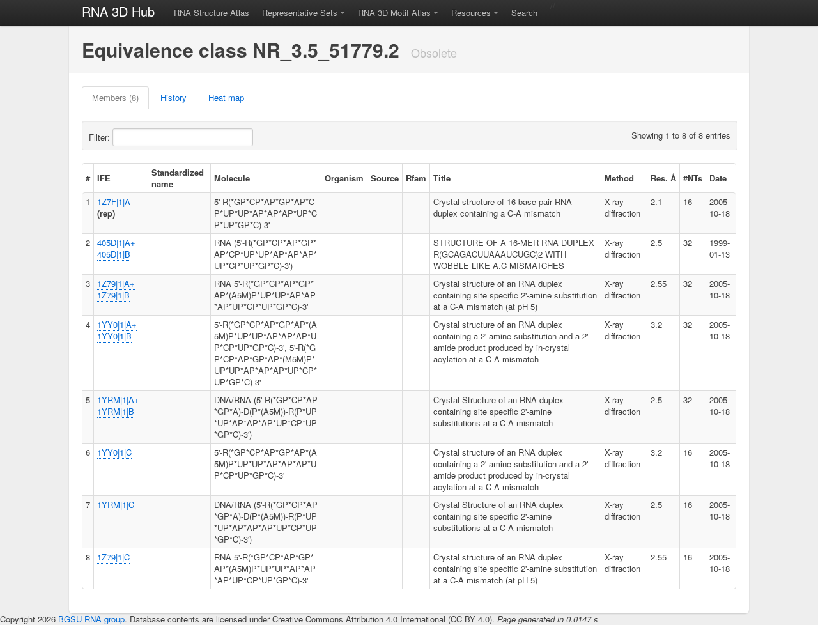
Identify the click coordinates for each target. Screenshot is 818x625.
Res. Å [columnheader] (663, 178)
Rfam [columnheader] (416, 178)
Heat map (226, 97)
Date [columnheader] (718, 178)
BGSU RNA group (91, 619)
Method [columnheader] (619, 178)
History (173, 97)
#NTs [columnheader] (692, 178)
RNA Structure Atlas (211, 12)
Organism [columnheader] (344, 178)
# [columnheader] (88, 178)
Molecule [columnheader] (232, 178)
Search (524, 12)
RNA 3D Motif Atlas (394, 12)
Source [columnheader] (385, 178)
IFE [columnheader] (104, 178)
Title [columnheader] (442, 178)
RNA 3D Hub (118, 11)
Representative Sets (299, 12)
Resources (471, 12)
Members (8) (115, 97)
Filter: (100, 137)
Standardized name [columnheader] (177, 178)
